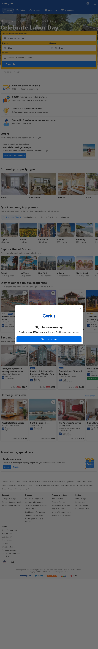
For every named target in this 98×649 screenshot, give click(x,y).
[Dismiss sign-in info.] (80, 308)
